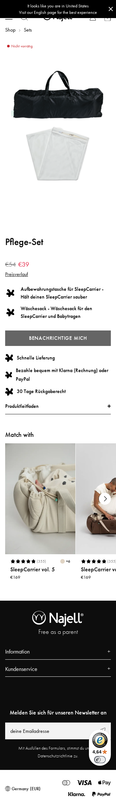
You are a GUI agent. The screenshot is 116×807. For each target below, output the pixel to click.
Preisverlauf (16, 274)
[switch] (100, 759)
